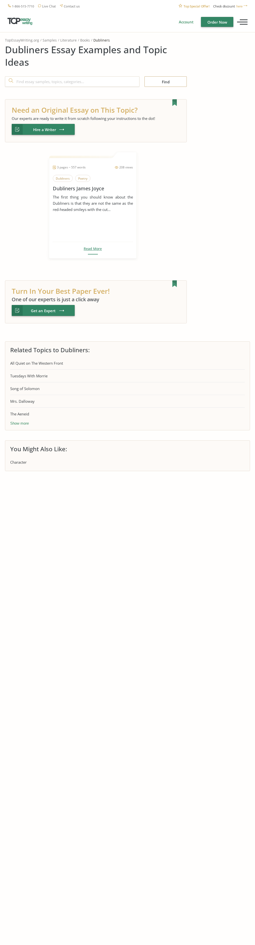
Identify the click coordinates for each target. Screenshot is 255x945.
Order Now (217, 22)
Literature (68, 40)
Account (186, 21)
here (239, 6)
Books (85, 40)
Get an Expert (43, 310)
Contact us (72, 6)
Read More (93, 249)
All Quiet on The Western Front (36, 363)
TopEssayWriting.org (22, 40)
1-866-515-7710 (23, 6)
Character (18, 462)
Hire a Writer (44, 129)
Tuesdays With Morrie (29, 375)
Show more (19, 423)
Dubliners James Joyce (78, 188)
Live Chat (49, 6)
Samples (50, 40)
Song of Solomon (25, 388)
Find (166, 81)
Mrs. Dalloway (22, 401)
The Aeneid (19, 413)
